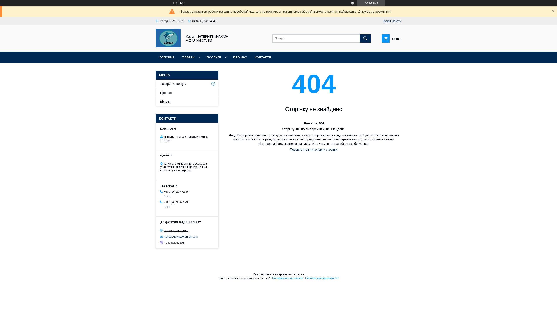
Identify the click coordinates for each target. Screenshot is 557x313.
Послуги (214, 57)
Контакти (263, 57)
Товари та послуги (173, 84)
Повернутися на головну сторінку (314, 149)
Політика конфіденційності (321, 278)
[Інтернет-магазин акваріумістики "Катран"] (168, 46)
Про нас (240, 57)
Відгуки (165, 101)
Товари (188, 57)
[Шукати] (365, 38)
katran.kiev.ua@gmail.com (181, 236)
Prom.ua (299, 274)
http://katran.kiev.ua (176, 230)
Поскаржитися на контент (287, 278)
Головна (167, 57)
